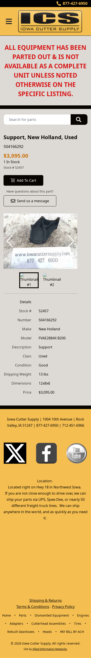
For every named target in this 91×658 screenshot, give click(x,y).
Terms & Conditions (32, 606)
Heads (47, 632)
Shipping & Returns (45, 600)
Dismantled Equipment (52, 615)
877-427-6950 (75, 3)
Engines (83, 615)
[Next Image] (70, 241)
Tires (77, 623)
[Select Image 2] (52, 280)
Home (6, 615)
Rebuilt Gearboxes (20, 632)
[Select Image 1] (29, 280)
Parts (23, 615)
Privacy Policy (63, 606)
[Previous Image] (11, 241)
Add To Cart (26, 180)
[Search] (79, 119)
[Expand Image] (69, 260)
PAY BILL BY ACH (72, 632)
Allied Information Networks (49, 649)
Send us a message (33, 200)
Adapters (16, 623)
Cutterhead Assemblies (48, 623)
